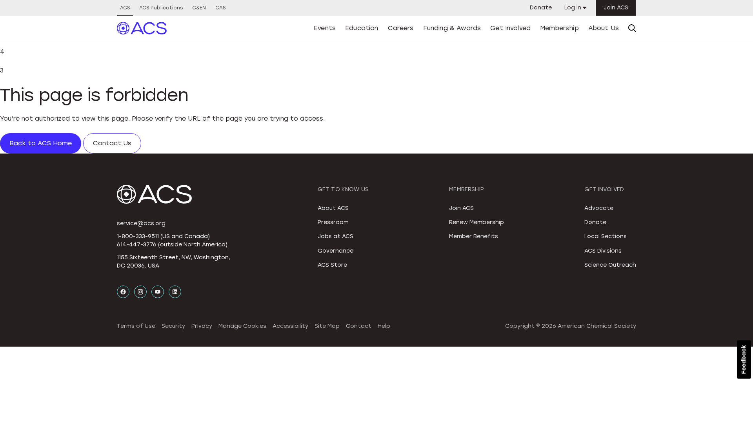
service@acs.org (141, 223)
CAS (220, 8)
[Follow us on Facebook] (123, 292)
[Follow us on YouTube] (157, 292)
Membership (559, 28)
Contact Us (112, 143)
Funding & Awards (452, 28)
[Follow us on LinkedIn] (175, 292)
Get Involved (510, 28)
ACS (125, 8)
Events (325, 28)
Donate (541, 7)
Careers (401, 28)
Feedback (743, 359)
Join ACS (616, 7)
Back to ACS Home (40, 143)
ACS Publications (161, 8)
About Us (603, 28)
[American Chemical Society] (142, 28)
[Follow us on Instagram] (140, 292)
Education (361, 28)
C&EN (199, 8)
